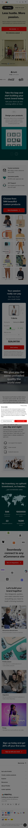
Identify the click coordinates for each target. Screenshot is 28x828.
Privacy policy (24, 405)
